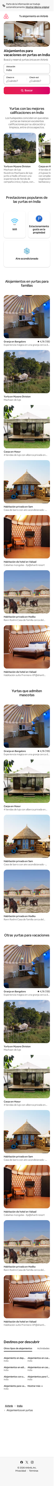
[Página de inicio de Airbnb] (6, 16)
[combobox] (26, 70)
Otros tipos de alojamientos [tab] (18, 1348)
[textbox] (15, 81)
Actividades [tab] (43, 1348)
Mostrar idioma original (37, 7)
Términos (33, 1470)
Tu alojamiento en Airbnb (33, 16)
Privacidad (20, 1470)
